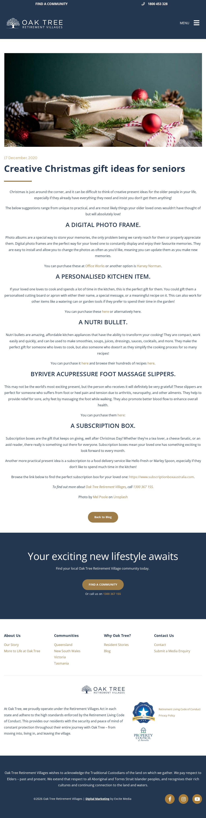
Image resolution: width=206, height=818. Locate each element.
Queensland (63, 645)
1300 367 (140, 487)
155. (150, 487)
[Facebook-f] (170, 799)
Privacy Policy (167, 715)
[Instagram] (183, 799)
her (104, 311)
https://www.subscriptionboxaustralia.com (161, 477)
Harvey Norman (149, 266)
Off (88, 266)
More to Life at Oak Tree (22, 651)
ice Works (98, 266)
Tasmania (61, 663)
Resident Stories (116, 645)
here (121, 415)
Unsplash (120, 497)
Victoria (60, 657)
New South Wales (67, 651)
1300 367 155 (112, 594)
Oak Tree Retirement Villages (106, 487)
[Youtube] (197, 799)
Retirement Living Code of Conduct (180, 709)
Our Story (11, 645)
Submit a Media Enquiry (172, 651)
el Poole (102, 497)
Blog (107, 651)
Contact (160, 645)
